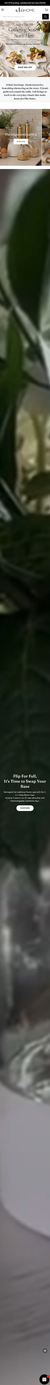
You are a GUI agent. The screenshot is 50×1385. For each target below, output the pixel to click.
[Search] (45, 16)
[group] (21, 137)
